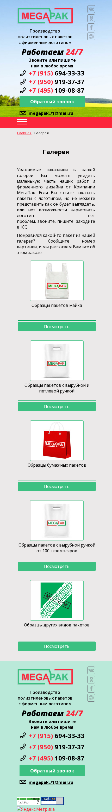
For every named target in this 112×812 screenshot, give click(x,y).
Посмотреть (57, 326)
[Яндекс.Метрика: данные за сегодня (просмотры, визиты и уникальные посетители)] (36, 809)
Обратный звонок (52, 101)
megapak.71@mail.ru (51, 113)
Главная (24, 132)
